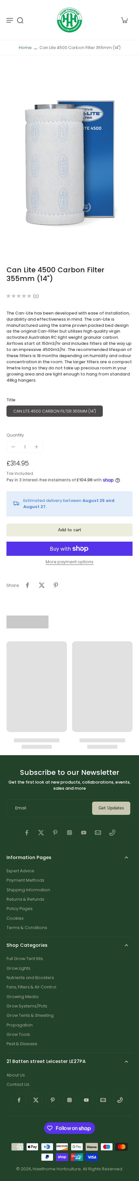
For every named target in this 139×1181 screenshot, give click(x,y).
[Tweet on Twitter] (42, 585)
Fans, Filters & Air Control (31, 987)
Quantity (15, 435)
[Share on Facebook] (27, 585)
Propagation (19, 1025)
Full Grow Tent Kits (24, 958)
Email (20, 808)
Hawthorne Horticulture (57, 1169)
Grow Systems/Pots (26, 1006)
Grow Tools (18, 1034)
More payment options (69, 562)
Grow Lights (18, 968)
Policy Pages (19, 908)
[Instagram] (69, 833)
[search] (20, 20)
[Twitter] (41, 833)
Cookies (15, 918)
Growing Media (22, 996)
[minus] (13, 446)
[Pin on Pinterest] (56, 585)
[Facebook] (27, 833)
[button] (69, 530)
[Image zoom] (69, 160)
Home (25, 47)
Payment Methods (25, 880)
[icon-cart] (124, 20)
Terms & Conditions (26, 927)
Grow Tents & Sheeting (30, 1015)
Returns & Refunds (25, 899)
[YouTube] (84, 833)
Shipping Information (28, 890)
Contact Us (17, 1084)
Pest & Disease (21, 1043)
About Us (15, 1075)
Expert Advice (20, 871)
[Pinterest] (55, 833)
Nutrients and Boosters (30, 977)
